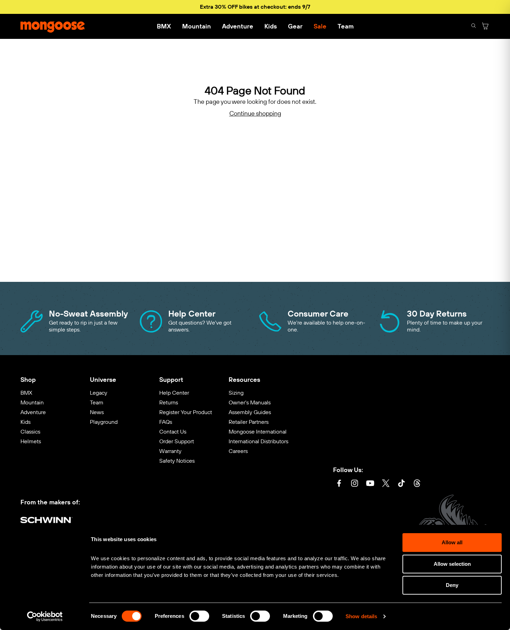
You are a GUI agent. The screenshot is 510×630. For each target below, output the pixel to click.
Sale (320, 26)
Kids (270, 26)
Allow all (452, 542)
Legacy (98, 392)
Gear (295, 26)
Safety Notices (177, 460)
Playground (104, 422)
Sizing (236, 392)
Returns (168, 402)
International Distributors (258, 441)
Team (346, 26)
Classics (30, 431)
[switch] (199, 616)
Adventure (237, 26)
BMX (164, 26)
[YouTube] (370, 484)
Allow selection (452, 564)
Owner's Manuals (250, 402)
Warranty (170, 451)
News (97, 412)
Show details (361, 616)
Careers (238, 451)
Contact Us (172, 431)
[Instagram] (354, 484)
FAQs (165, 422)
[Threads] (417, 484)
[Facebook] (339, 484)
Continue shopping (255, 114)
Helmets (30, 441)
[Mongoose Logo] (52, 26)
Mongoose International (258, 431)
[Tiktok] (401, 484)
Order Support (176, 441)
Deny (452, 585)
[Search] (473, 27)
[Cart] (485, 27)
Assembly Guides (250, 412)
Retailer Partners (249, 422)
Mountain (196, 26)
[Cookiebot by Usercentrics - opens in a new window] (45, 616)
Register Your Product (185, 412)
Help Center (174, 392)
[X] (386, 484)
